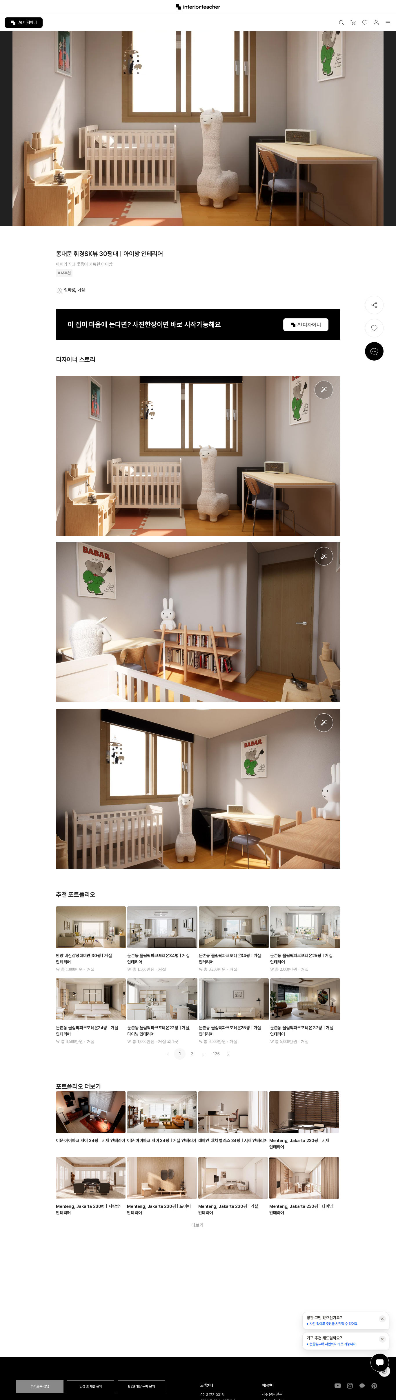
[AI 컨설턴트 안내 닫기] (382, 1318)
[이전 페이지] (167, 1054)
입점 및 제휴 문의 (90, 1386)
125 (216, 1054)
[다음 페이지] (228, 1054)
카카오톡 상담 (40, 1386)
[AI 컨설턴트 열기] (379, 1362)
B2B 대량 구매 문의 (141, 1386)
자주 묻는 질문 (272, 1394)
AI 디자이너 (28, 22)
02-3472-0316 (212, 1395)
